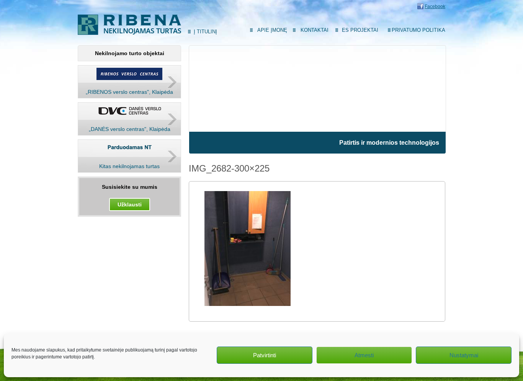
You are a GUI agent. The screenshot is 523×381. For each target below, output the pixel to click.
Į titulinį (205, 31)
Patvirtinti (264, 355)
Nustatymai (463, 355)
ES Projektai (360, 30)
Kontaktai (315, 30)
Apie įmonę (272, 30)
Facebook (435, 6)
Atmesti (364, 355)
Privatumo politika (418, 30)
